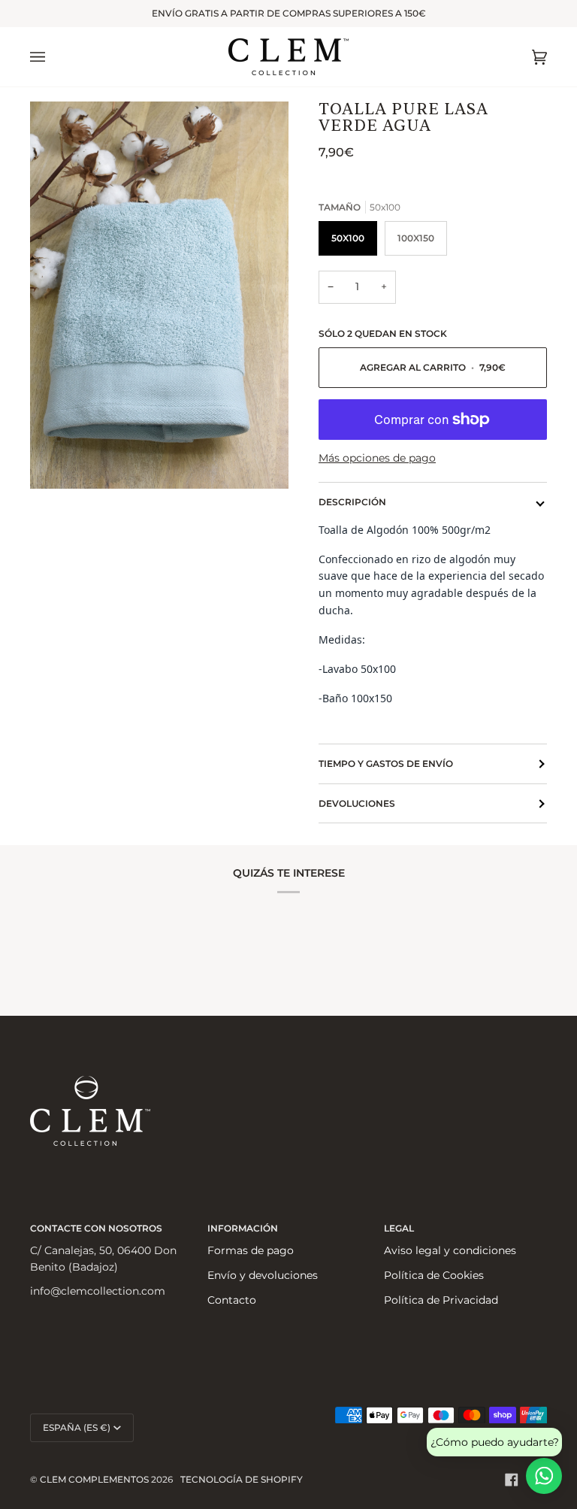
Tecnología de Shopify (241, 1479)
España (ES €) (76, 1427)
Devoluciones (357, 803)
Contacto (231, 1300)
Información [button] (242, 1228)
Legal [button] (399, 1228)
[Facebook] (511, 1479)
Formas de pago (250, 1250)
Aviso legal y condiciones (450, 1250)
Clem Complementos (94, 1479)
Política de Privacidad (441, 1300)
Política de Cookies (434, 1275)
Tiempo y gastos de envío (386, 763)
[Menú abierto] (52, 56)
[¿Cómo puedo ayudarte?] (544, 1476)
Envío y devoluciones (262, 1275)
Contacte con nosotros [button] (96, 1228)
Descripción (352, 502)
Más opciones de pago (377, 458)
